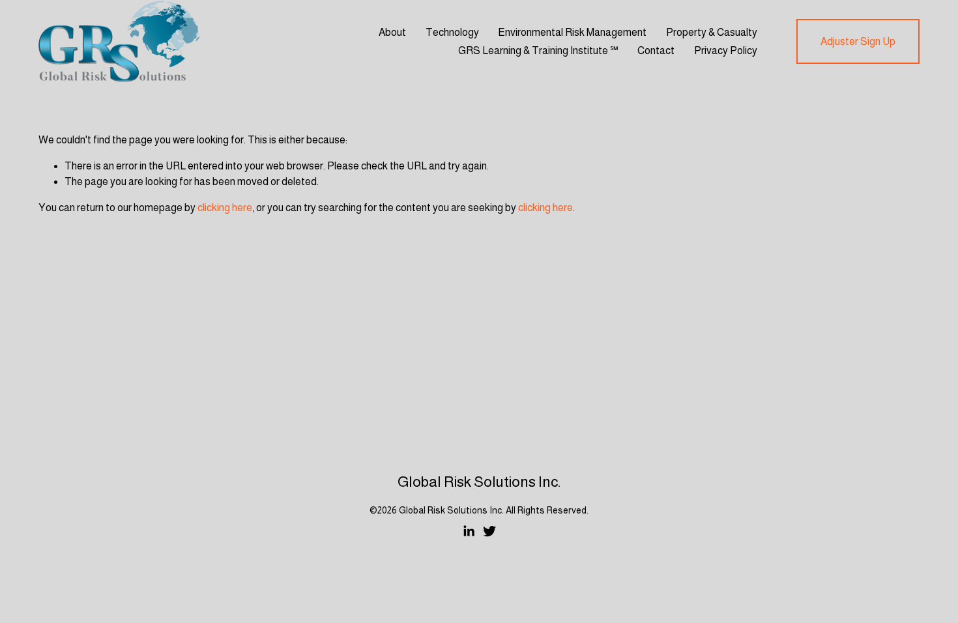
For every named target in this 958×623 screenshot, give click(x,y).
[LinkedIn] (468, 531)
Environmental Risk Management (572, 32)
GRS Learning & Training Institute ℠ (538, 50)
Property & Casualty (711, 32)
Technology (452, 32)
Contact (656, 50)
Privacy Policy (725, 50)
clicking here (224, 207)
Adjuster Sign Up (857, 41)
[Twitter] (489, 531)
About (392, 32)
